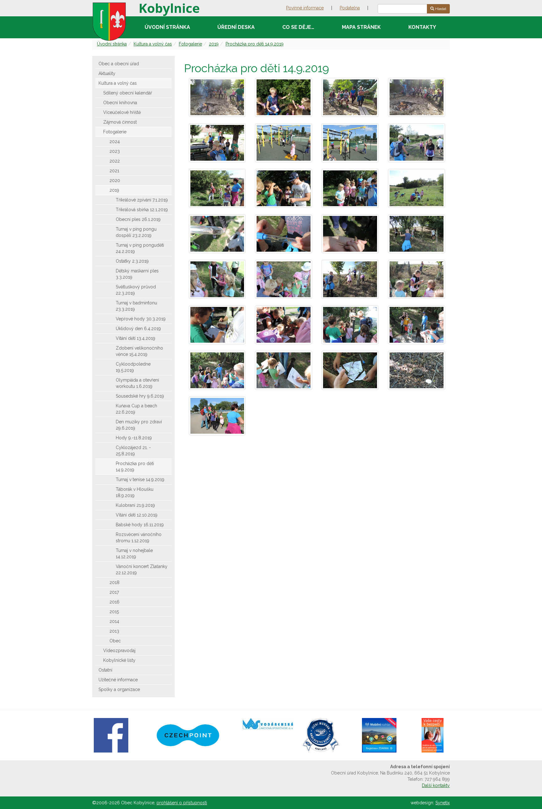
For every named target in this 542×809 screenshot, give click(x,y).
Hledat (440, 9)
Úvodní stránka (167, 27)
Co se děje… (298, 27)
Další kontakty (436, 785)
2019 (214, 43)
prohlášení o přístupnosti (182, 802)
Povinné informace (305, 7)
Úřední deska (236, 27)
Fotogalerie (190, 43)
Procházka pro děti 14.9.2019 (255, 43)
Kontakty (422, 27)
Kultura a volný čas (153, 43)
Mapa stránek (361, 27)
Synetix (442, 802)
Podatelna (350, 7)
